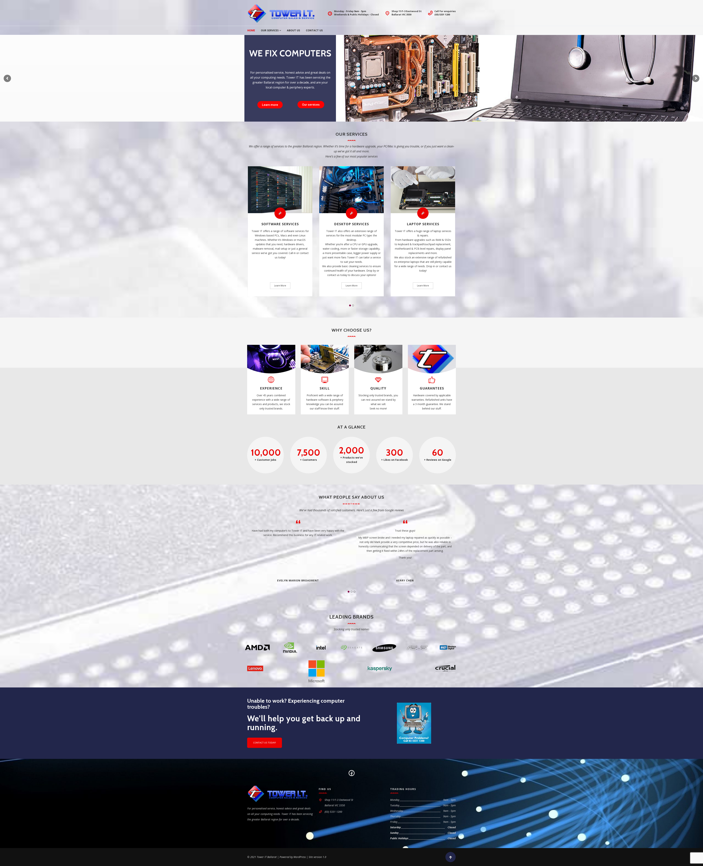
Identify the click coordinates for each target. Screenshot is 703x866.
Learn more (270, 105)
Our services (311, 104)
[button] (350, 305)
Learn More (280, 285)
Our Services (270, 30)
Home (251, 30)
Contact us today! (264, 742)
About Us (293, 30)
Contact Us (314, 30)
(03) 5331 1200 (442, 14)
